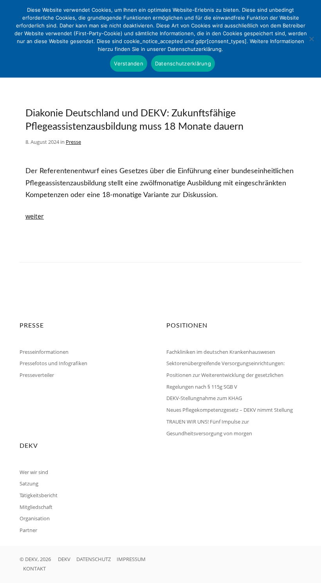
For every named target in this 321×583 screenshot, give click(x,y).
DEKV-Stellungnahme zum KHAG (204, 398)
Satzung (29, 483)
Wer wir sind (34, 472)
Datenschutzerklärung (183, 63)
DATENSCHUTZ (93, 559)
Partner (28, 530)
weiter (34, 216)
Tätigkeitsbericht (39, 495)
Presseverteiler (37, 374)
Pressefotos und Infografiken (53, 363)
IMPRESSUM (131, 559)
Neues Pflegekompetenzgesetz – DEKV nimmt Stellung (229, 409)
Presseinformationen (44, 351)
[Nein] (311, 39)
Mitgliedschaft (36, 507)
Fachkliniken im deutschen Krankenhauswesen (220, 351)
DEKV (64, 559)
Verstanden (128, 63)
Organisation (35, 518)
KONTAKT (34, 568)
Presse (73, 141)
